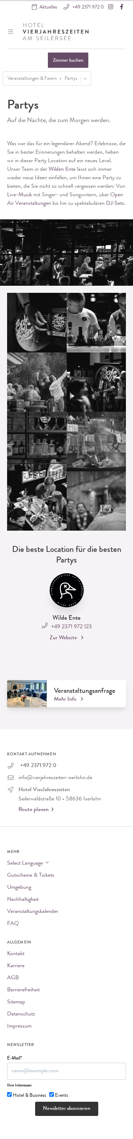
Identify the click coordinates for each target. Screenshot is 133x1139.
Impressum (19, 1026)
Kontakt (15, 954)
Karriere (15, 966)
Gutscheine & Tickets (30, 875)
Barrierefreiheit (23, 990)
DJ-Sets (115, 204)
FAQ (13, 924)
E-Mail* (14, 1058)
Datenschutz (21, 1014)
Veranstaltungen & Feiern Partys (42, 78)
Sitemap (16, 1002)
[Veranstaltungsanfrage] (27, 693)
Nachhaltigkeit (23, 900)
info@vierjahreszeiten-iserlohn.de (55, 778)
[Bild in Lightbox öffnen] (37, 322)
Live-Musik (19, 195)
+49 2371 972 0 (87, 7)
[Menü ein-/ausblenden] (11, 32)
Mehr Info (66, 699)
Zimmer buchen (68, 60)
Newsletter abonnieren (66, 1109)
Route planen (33, 810)
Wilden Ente (62, 170)
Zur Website (64, 638)
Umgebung (19, 888)
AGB (13, 978)
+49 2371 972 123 (71, 627)
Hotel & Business (29, 1095)
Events (61, 1095)
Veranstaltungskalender (32, 912)
